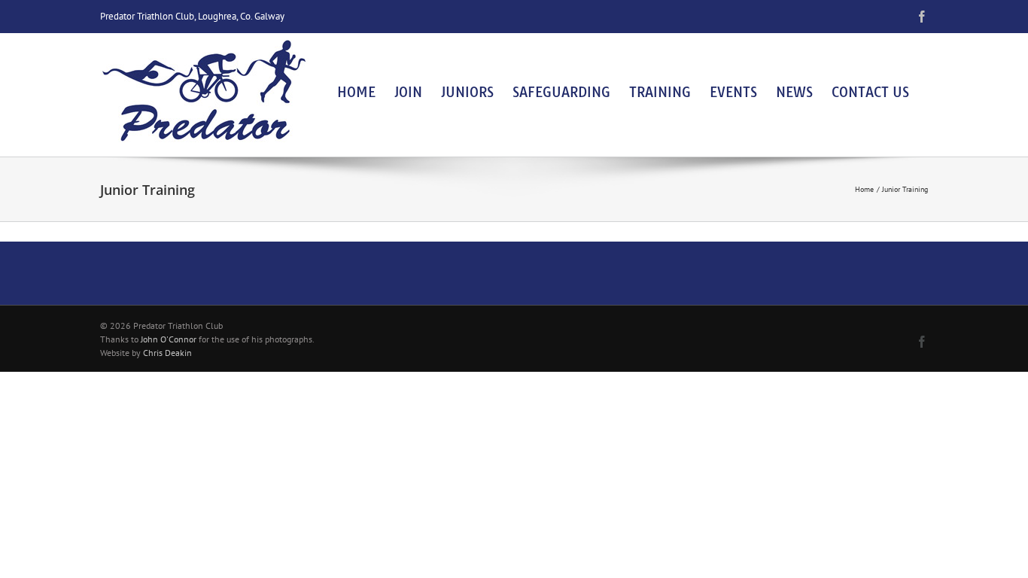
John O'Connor (168, 339)
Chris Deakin (167, 352)
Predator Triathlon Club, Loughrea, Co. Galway (192, 16)
